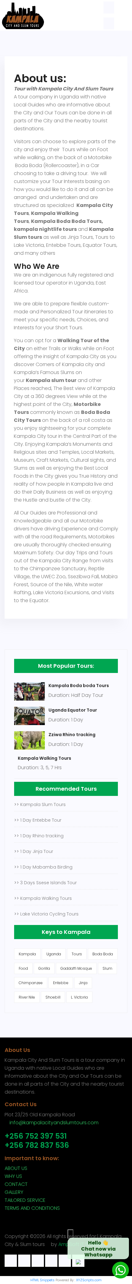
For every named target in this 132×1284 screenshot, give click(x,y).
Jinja (83, 982)
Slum (107, 968)
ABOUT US (16, 1168)
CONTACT (16, 1184)
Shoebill (52, 997)
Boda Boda (102, 954)
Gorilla (44, 968)
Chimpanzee (31, 982)
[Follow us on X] (38, 1261)
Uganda (53, 954)
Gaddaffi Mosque (76, 968)
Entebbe (60, 982)
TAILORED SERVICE (25, 1200)
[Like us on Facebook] (24, 1261)
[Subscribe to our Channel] (65, 1261)
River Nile (27, 997)
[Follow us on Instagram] (51, 1261)
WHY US (13, 1176)
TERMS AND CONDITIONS (32, 1208)
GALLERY (14, 1192)
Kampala (27, 954)
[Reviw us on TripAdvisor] (11, 1261)
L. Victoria (79, 997)
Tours (77, 954)
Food (23, 968)
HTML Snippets (42, 1280)
